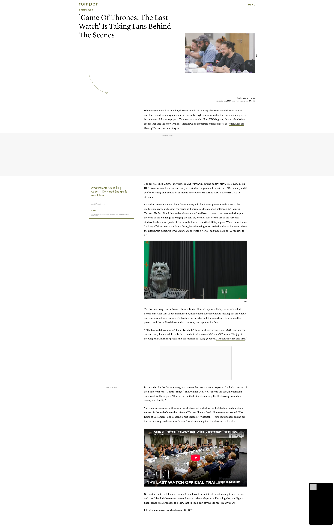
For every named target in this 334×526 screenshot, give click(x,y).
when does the (236, 123)
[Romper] (88, 5)
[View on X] (195, 363)
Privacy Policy (94, 215)
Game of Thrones (152, 128)
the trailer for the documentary (163, 387)
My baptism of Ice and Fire (230, 338)
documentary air (170, 128)
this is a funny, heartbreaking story (191, 226)
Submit (94, 210)
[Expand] (312, 485)
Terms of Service (123, 214)
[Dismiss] (330, 485)
